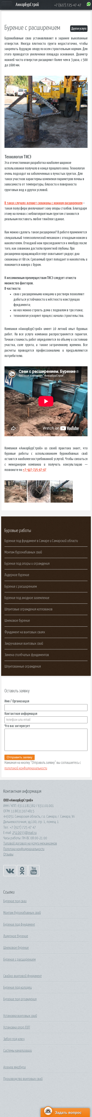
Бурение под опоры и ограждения (27, 563)
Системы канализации (17, 1050)
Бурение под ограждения (20, 999)
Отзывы (8, 854)
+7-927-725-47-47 (34, 470)
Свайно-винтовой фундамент (22, 976)
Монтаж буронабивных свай (23, 552)
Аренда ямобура (14, 1067)
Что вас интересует (17, 726)
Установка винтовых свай (20, 1016)
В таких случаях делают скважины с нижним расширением (43, 203)
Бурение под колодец (17, 987)
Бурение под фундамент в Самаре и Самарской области (41, 541)
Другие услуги (78, 28)
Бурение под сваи (15, 901)
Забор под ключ (14, 1039)
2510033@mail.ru (24, 833)
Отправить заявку (19, 757)
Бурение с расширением (20, 586)
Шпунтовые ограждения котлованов (28, 609)
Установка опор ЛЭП (16, 1027)
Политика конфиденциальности (23, 849)
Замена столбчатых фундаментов (26, 655)
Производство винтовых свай (23, 1079)
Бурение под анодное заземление (26, 598)
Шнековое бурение (17, 620)
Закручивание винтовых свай (23, 643)
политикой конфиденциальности (25, 768)
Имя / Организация (16, 701)
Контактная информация (20, 713)
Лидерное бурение (16, 575)
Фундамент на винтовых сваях (24, 632)
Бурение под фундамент (19, 924)
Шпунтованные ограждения (22, 666)
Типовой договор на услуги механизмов (30, 843)
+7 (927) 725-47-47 (67, 5)
